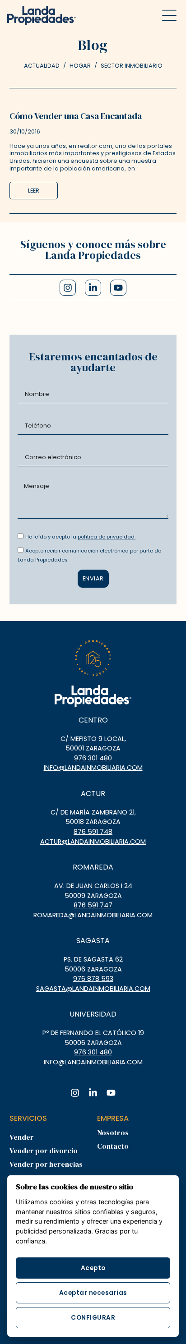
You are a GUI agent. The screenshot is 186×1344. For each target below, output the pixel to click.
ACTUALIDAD (42, 65)
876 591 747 (93, 905)
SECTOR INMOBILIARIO (132, 65)
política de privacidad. (106, 536)
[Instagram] (68, 288)
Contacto (113, 1146)
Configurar (93, 1317)
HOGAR (80, 65)
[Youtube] (118, 288)
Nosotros (113, 1132)
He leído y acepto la (80, 536)
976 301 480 (93, 758)
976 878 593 (93, 978)
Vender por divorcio (43, 1150)
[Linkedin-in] (93, 288)
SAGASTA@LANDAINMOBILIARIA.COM (93, 988)
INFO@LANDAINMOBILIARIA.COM (93, 767)
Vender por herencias (46, 1164)
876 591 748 (93, 831)
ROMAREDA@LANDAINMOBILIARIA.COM (93, 915)
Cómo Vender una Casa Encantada (75, 116)
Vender (21, 1136)
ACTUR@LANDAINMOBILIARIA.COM (93, 841)
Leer (33, 190)
